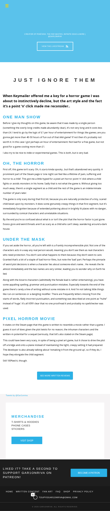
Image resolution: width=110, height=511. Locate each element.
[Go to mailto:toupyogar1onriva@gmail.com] (67, 497)
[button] (55, 46)
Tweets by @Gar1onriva (17, 395)
